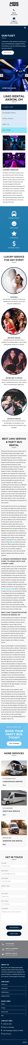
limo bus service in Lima (7, 589)
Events (3, 1004)
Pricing (3, 1008)
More (4, 785)
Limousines (4, 984)
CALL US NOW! (14, 743)
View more (14, 75)
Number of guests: (5, 886)
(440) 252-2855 (14, 14)
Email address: (4, 870)
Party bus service (11, 811)
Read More (7, 52)
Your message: (4, 908)
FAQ (2, 1015)
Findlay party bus (10, 542)
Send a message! (14, 23)
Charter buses (5, 992)
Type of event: (4, 893)
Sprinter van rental (13, 841)
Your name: (3, 863)
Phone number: (4, 878)
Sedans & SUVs (5, 996)
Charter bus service (13, 781)
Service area (4, 1012)
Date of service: (5, 901)
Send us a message (8, 1027)
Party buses (4, 988)
